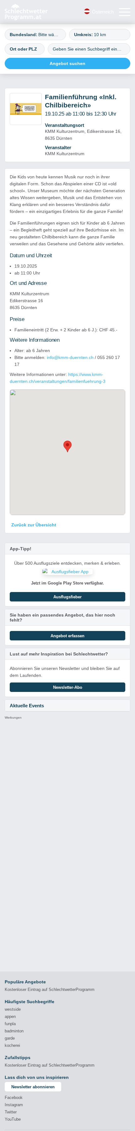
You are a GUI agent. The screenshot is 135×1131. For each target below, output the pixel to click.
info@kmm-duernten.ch (70, 357)
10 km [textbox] (100, 34)
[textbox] (49, 34)
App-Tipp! (20, 548)
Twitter (11, 1112)
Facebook (14, 1097)
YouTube (13, 1119)
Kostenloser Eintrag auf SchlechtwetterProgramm (49, 989)
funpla (10, 1023)
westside (13, 1009)
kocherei (12, 1045)
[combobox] (35, 34)
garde (10, 1038)
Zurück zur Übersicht (33, 524)
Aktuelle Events (27, 705)
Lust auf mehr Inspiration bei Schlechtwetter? (59, 653)
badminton (14, 1031)
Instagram (14, 1104)
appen (10, 1016)
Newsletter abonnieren (33, 1087)
